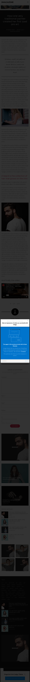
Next (26, 361)
